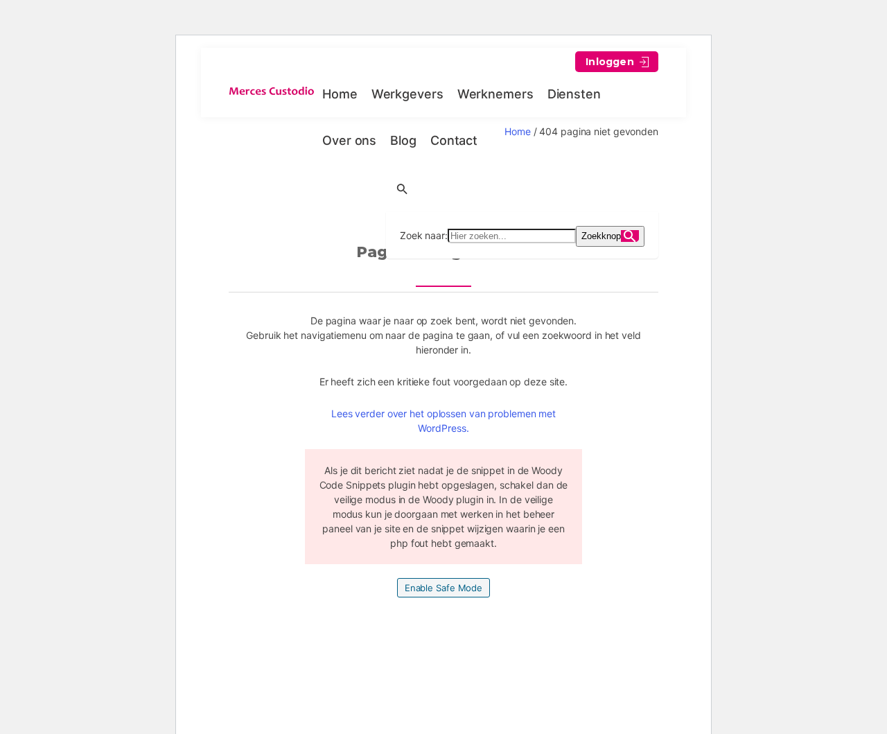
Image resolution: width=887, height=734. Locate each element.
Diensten (574, 94)
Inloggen (611, 61)
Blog (403, 140)
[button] (522, 188)
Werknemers (495, 94)
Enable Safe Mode (443, 587)
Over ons (349, 140)
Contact (453, 140)
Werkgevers (407, 94)
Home (340, 94)
